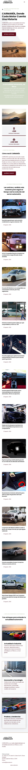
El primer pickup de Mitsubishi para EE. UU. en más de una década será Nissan (13, 460)
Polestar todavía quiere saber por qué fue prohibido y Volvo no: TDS (13, 323)
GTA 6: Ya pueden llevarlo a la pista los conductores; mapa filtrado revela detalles (13, 255)
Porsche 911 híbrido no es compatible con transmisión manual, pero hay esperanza (13, 289)
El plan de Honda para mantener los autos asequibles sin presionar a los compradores (12, 426)
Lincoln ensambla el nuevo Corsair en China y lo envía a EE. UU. (13, 563)
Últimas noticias (9, 34)
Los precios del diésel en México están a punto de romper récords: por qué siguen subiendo (13, 529)
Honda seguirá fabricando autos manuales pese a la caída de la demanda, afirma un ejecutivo (11, 392)
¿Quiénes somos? (9, 173)
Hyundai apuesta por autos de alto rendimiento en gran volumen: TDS (12, 221)
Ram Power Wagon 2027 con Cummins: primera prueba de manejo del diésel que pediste (14, 597)
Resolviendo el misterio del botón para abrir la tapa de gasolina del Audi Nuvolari (13, 494)
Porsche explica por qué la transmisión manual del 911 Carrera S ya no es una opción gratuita (13, 357)
